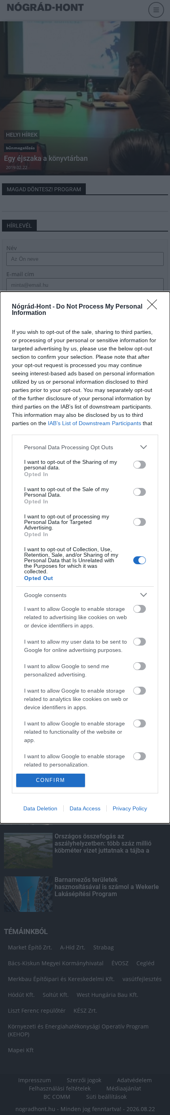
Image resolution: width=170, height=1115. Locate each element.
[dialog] (85, 557)
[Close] (154, 307)
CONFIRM (50, 780)
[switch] (139, 465)
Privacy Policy (130, 808)
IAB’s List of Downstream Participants (94, 423)
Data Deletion (40, 808)
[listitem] (85, 447)
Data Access (85, 808)
